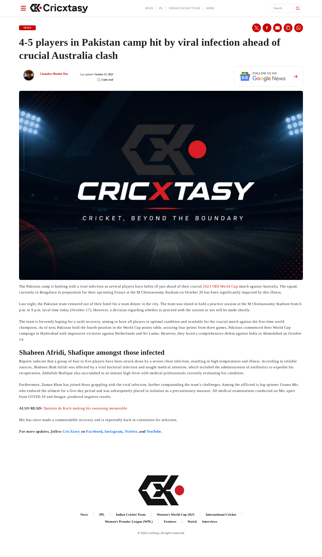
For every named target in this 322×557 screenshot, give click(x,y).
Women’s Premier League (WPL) (129, 521)
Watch (192, 521)
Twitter (131, 431)
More (210, 8)
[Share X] (256, 27)
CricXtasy (71, 431)
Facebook (94, 431)
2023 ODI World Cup (220, 286)
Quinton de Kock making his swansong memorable (85, 408)
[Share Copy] (288, 27)
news (27, 27)
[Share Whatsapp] (298, 27)
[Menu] (23, 8)
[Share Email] (277, 27)
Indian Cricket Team (184, 8)
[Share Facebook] (267, 27)
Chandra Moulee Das (54, 74)
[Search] (297, 8)
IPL (161, 8)
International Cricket (221, 514)
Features (170, 521)
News (149, 8)
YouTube (154, 431)
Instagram (113, 431)
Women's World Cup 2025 (176, 514)
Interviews (209, 521)
